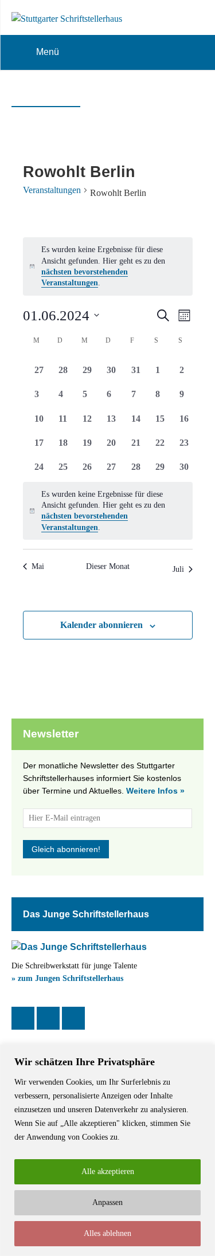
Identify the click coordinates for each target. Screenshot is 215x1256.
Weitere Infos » (155, 790)
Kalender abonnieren (101, 625)
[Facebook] (22, 1018)
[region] (107, 1150)
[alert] (108, 266)
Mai (38, 566)
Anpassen (107, 1202)
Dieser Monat (108, 566)
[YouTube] (73, 1018)
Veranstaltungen (52, 190)
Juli (178, 569)
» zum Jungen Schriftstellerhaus (67, 978)
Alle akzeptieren (107, 1171)
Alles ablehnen (107, 1233)
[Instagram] (48, 1018)
